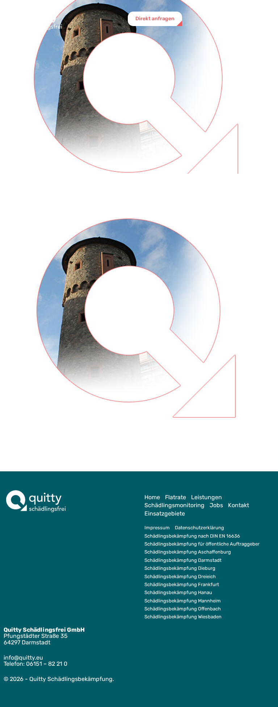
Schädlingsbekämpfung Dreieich (180, 576)
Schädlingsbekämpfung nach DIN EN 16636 (192, 536)
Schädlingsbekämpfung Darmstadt (183, 560)
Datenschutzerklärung (199, 527)
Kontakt (238, 505)
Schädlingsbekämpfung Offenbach (182, 608)
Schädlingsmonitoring (174, 505)
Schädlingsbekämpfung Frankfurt (181, 584)
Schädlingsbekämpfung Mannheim (182, 600)
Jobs (216, 505)
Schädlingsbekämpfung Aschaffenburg (187, 552)
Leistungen (206, 497)
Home (152, 497)
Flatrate (175, 497)
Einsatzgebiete (164, 513)
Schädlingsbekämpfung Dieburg (179, 568)
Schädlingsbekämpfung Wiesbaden (183, 616)
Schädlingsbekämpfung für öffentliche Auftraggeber (202, 544)
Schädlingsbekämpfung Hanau (178, 592)
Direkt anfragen (154, 19)
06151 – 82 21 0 (46, 663)
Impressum (157, 527)
